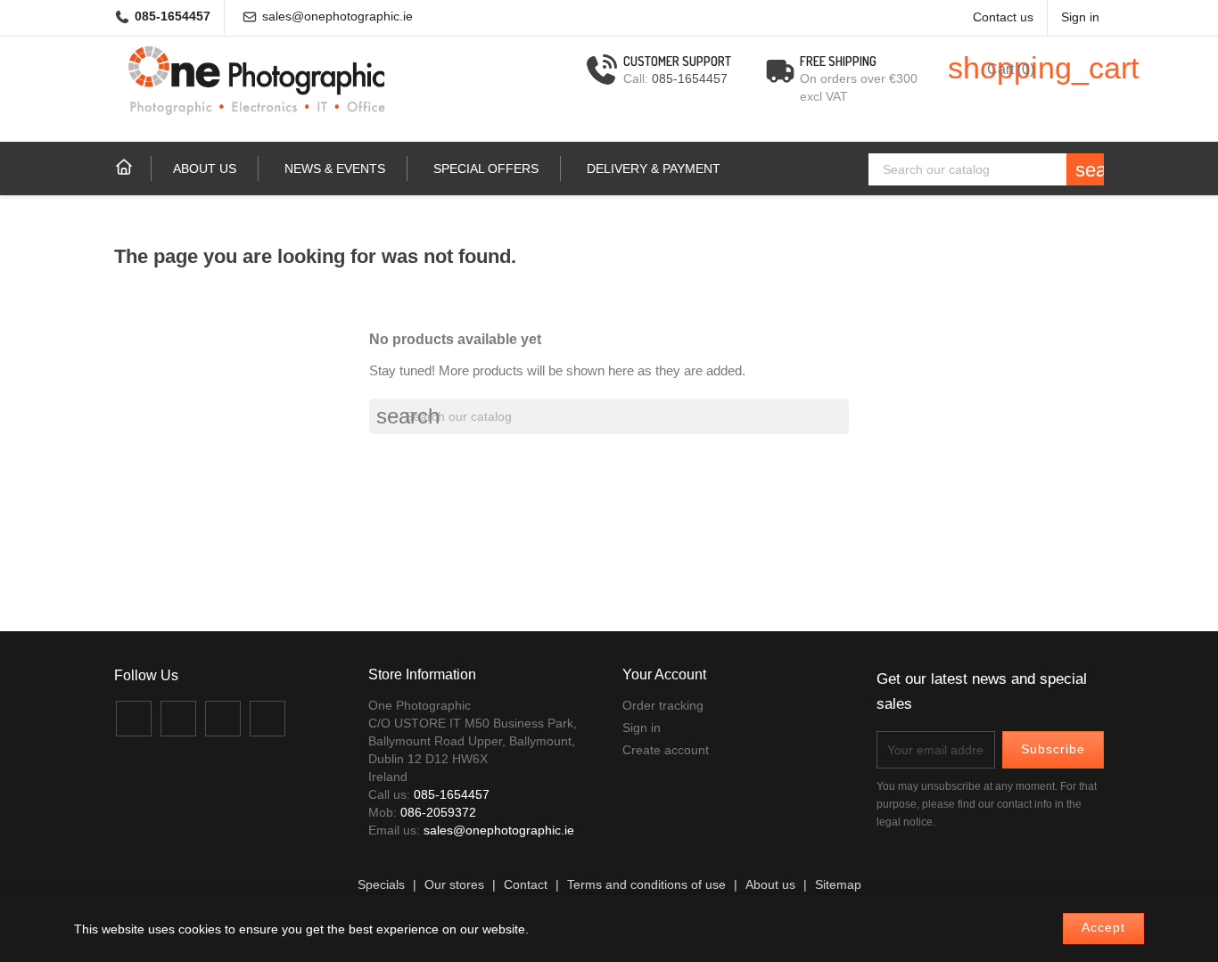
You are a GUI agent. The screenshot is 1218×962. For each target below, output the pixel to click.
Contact (525, 885)
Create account (665, 750)
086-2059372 (438, 812)
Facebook (134, 719)
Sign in (641, 727)
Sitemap (838, 885)
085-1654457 (172, 16)
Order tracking (663, 705)
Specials (381, 885)
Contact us (1003, 17)
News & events (334, 168)
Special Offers (486, 168)
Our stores (454, 885)
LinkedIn (267, 719)
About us (204, 168)
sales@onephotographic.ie (337, 16)
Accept (1103, 927)
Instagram (223, 719)
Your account (664, 674)
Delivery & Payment (653, 168)
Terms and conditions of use (646, 885)
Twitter (178, 719)
